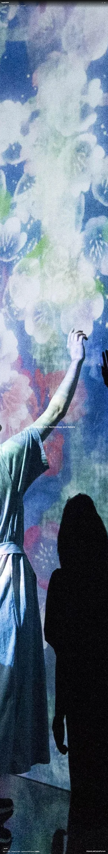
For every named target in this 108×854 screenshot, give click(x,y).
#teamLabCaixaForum (95, 851)
